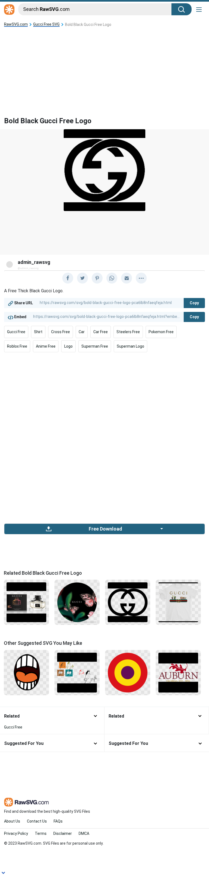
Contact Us (37, 821)
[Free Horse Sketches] (77, 672)
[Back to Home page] (9, 9)
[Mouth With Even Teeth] (26, 672)
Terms (41, 833)
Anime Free (46, 346)
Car (82, 332)
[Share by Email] (126, 278)
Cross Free (60, 332)
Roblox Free (17, 346)
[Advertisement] (104, 67)
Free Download (105, 529)
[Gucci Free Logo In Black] (127, 602)
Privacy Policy (16, 833)
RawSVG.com (16, 24)
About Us (12, 821)
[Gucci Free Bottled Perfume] (26, 602)
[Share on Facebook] (67, 278)
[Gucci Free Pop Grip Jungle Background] (77, 602)
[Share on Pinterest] (97, 278)
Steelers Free (128, 332)
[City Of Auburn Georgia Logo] (178, 672)
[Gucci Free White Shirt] (178, 602)
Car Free (100, 332)
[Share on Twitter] (82, 278)
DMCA (84, 833)
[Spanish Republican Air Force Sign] (127, 672)
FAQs (58, 821)
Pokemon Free (161, 332)
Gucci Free (16, 332)
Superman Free (94, 346)
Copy (194, 303)
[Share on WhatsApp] (111, 278)
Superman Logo (130, 346)
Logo (68, 346)
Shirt (38, 332)
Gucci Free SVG (46, 24)
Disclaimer (62, 833)
